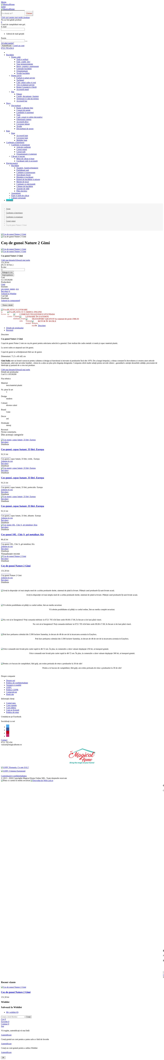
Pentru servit (16, 75)
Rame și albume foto (24, 108)
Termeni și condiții (13, 685)
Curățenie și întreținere (15, 142)
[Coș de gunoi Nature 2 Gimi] (13, 234)
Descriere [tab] (42, 325)
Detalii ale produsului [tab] (14, 328)
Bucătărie (10, 55)
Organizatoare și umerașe (26, 154)
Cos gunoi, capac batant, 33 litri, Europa (22, 449)
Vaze (18, 115)
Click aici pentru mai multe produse (15, 17)
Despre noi (10, 680)
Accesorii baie (22, 135)
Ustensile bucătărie (24, 69)
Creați (28, 1017)
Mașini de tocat (22, 182)
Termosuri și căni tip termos (27, 99)
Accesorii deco (22, 122)
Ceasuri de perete (23, 110)
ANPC (9, 687)
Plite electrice (21, 191)
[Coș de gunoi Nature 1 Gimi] (82, 249)
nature (12, 289)
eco (17, 289)
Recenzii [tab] (9, 330)
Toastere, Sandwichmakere (27, 168)
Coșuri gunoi (21, 149)
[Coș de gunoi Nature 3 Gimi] (82, 251)
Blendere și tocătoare (24, 177)
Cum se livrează (12, 710)
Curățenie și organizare (20, 145)
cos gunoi (5, 289)
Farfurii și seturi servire (25, 78)
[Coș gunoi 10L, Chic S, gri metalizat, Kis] (19, 525)
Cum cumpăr (11, 705)
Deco (8, 103)
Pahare (19, 94)
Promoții (9, 200)
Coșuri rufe (20, 152)
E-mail (3, 27)
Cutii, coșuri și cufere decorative (29, 117)
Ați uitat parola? (7, 43)
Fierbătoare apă (22, 170)
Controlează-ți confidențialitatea (14, 776)
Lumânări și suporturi (25, 112)
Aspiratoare (16, 193)
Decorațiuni (16, 105)
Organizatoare (22, 71)
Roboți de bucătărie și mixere (28, 179)
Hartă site (10, 694)
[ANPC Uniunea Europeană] (13, 771)
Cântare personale (18, 198)
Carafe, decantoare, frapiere (27, 96)
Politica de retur (12, 712)
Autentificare (6, 46)
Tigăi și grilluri (22, 59)
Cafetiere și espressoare (25, 172)
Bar (12, 92)
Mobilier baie (21, 140)
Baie (8, 131)
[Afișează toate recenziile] (6, 456)
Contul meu (11, 703)
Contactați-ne (11, 692)
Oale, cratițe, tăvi (23, 62)
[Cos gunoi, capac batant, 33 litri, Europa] (18, 440)
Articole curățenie (23, 147)
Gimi (3, 284)
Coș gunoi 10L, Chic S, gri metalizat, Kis (22, 534)
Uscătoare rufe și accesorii (27, 161)
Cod (3, 374)
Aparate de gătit (22, 189)
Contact (4, 740)
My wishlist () (12, 1012)
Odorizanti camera (23, 119)
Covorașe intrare (23, 124)
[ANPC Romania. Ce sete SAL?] (15, 767)
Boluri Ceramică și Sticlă (26, 87)
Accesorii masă (22, 89)
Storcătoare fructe (23, 175)
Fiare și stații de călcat (20, 195)
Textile (19, 126)
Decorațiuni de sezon (24, 129)
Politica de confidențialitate (17, 683)
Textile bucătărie (23, 73)
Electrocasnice (12, 163)
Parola (3, 38)
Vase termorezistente (24, 64)
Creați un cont (18, 45)
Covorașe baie (22, 138)
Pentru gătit (15, 57)
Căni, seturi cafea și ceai (26, 82)
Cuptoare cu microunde (25, 184)
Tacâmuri (20, 80)
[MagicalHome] (8, 4)
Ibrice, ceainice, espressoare (27, 66)
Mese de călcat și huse (25, 159)
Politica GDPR (12, 690)
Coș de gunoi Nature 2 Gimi (15, 565)
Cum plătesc (11, 708)
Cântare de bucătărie (24, 186)
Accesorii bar (21, 101)
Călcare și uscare (18, 156)
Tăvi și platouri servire (25, 85)
